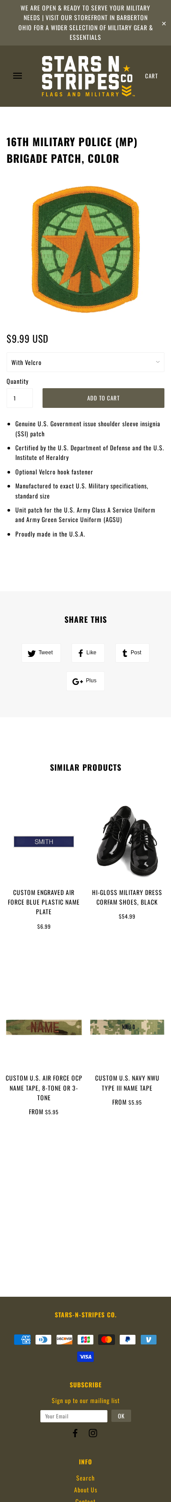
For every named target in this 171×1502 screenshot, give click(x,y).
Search (85, 1477)
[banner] (88, 76)
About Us (85, 1489)
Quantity (17, 381)
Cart (151, 75)
